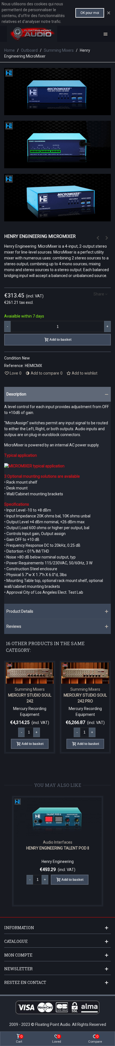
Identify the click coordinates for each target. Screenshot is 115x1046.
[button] (57, 394)
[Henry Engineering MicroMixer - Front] (57, 112)
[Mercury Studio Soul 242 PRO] (85, 673)
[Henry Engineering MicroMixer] (57, 218)
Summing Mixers (30, 689)
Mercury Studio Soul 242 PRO (85, 698)
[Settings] (105, 34)
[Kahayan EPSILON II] (98, 238)
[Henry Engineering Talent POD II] (58, 817)
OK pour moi (89, 13)
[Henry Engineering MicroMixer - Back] (57, 165)
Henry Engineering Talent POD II (57, 848)
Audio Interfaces (57, 842)
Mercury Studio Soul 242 (29, 698)
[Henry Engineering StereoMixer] (106, 238)
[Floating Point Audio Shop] (32, 34)
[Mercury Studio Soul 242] (30, 673)
